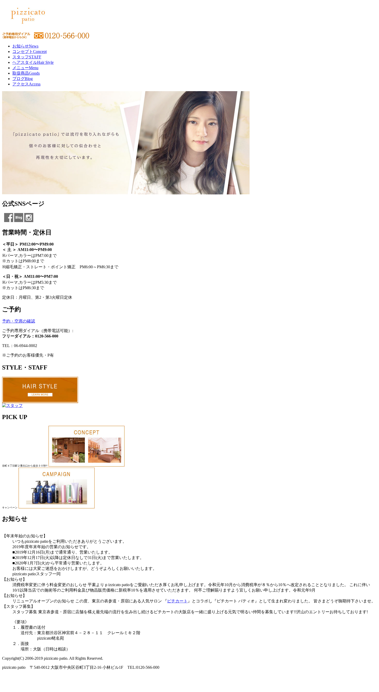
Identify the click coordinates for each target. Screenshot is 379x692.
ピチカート (177, 601)
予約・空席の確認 (18, 321)
